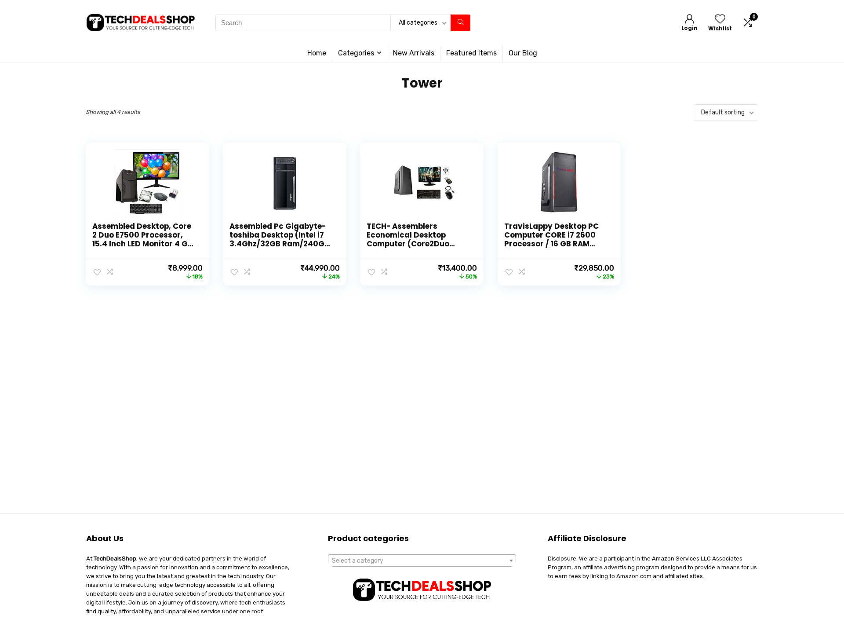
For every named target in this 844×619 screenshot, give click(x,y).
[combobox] (422, 560)
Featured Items (471, 53)
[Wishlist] (720, 20)
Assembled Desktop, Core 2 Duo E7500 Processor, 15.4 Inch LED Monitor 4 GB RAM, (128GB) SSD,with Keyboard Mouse (142, 244)
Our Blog (523, 53)
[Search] (460, 23)
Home (316, 53)
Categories (356, 53)
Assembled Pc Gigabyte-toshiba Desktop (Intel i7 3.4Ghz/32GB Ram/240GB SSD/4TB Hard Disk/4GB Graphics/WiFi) (279, 244)
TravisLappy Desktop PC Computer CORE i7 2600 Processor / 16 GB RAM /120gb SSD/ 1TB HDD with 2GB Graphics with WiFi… (553, 244)
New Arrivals (413, 53)
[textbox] (422, 561)
